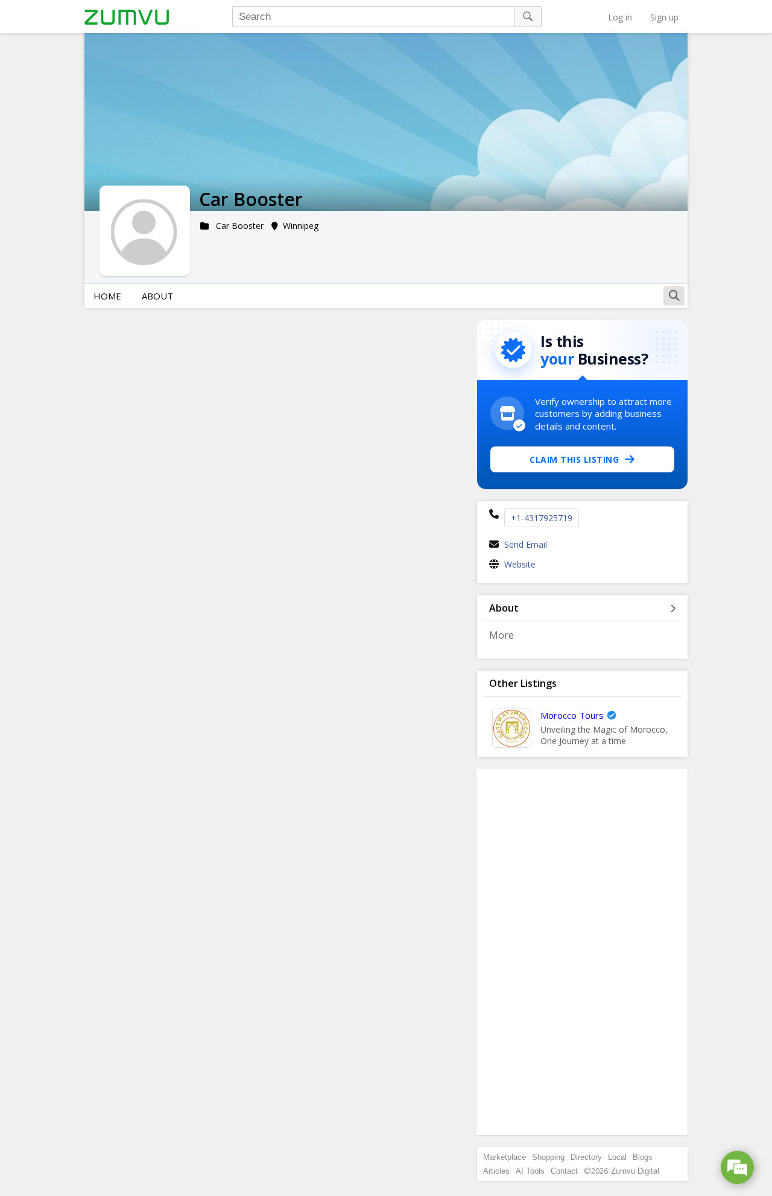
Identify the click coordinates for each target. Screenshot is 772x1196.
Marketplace (504, 1157)
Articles (496, 1171)
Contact (564, 1171)
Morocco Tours (572, 715)
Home (107, 296)
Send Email (525, 544)
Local (617, 1157)
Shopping (548, 1157)
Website (520, 564)
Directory (586, 1157)
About (157, 296)
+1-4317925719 (541, 518)
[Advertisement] (582, 952)
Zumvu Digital (635, 1171)
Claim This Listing (574, 459)
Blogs (643, 1157)
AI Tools (530, 1171)
